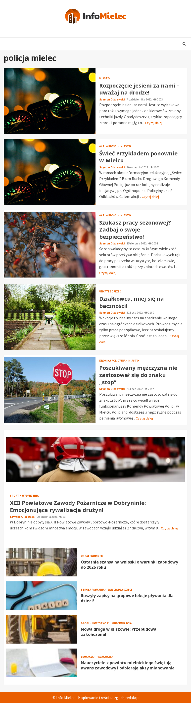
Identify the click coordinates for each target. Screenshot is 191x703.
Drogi (85, 623)
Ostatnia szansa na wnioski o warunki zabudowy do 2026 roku (41, 562)
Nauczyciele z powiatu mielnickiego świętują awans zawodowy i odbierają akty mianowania (41, 663)
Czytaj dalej (153, 123)
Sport (15, 495)
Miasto (104, 78)
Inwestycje (100, 623)
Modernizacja (122, 623)
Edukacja (87, 657)
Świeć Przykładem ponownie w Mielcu (50, 172)
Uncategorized (110, 291)
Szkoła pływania (93, 589)
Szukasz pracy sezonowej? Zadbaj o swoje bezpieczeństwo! (50, 245)
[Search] (184, 43)
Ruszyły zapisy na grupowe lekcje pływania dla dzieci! (41, 595)
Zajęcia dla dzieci (119, 589)
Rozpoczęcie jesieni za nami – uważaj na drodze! (50, 101)
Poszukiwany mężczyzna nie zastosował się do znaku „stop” (50, 390)
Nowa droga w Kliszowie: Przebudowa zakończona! (41, 629)
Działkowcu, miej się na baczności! (50, 317)
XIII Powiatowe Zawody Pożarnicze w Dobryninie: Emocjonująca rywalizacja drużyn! (95, 459)
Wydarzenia (30, 495)
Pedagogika (104, 657)
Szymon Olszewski (112, 99)
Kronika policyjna (112, 360)
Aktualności (108, 146)
